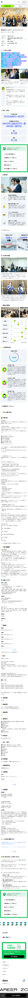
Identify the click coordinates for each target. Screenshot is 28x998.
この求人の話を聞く (16, 995)
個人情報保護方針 (6, 965)
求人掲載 (4, 971)
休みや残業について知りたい (11, 168)
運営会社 (4, 974)
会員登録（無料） (7, 6)
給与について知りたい (9, 161)
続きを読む (14, 649)
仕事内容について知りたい (10, 157)
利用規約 (4, 962)
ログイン (20, 6)
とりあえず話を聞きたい (10, 154)
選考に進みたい (8, 165)
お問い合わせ (5, 968)
